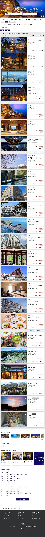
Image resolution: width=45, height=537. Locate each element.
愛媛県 (15, 491)
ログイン (33, 1)
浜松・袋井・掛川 (4, 27)
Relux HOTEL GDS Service (36, 518)
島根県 (11, 489)
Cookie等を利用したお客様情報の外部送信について (27, 526)
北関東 (11, 19)
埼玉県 (7, 478)
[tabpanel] (14, 45)
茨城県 (7, 476)
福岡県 (7, 493)
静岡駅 (2, 445)
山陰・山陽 (36, 19)
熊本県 (18, 493)
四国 (41, 19)
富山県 (7, 482)
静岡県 (6, 21)
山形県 (22, 474)
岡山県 (15, 489)
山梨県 (11, 480)
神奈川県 (18, 478)
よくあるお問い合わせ (35, 513)
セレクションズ (20, 516)
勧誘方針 (10, 526)
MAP (43, 35)
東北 (7, 19)
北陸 (23, 19)
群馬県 (15, 476)
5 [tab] (14, 248)
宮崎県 (26, 493)
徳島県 (7, 491)
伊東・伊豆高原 (6, 24)
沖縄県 (7, 495)
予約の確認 (42, 1)
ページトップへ (41, 507)
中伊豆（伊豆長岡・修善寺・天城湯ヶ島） (22, 25)
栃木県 (11, 476)
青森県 (7, 474)
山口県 (22, 489)
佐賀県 (11, 493)
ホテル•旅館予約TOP (4, 508)
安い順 (40, 35)
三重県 (14, 21)
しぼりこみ (7, 30)
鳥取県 (7, 489)
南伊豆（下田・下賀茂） (28, 24)
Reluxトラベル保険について (8, 515)
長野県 (15, 480)
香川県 (11, 491)
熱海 (1, 24)
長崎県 (15, 493)
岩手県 (11, 474)
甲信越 (20, 19)
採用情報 (33, 516)
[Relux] (3, 1)
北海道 (3, 19)
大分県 (22, 493)
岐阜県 (2, 21)
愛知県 (10, 21)
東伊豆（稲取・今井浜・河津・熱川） (16, 24)
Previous (2, 45)
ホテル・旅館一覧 (20, 518)
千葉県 (11, 478)
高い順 (37, 35)
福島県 (26, 474)
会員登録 (29, 1)
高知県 (18, 491)
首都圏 (16, 19)
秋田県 (18, 474)
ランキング (19, 515)
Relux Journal (20, 513)
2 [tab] (13, 248)
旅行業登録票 (34, 526)
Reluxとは (38, 1)
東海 (27, 19)
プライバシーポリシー (18, 526)
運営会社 (33, 515)
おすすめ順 (32, 35)
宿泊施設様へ (5, 516)
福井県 (15, 482)
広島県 (18, 489)
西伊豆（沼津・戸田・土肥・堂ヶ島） (7, 25)
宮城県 (15, 474)
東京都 (15, 478)
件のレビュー (34, 43)
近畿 (31, 19)
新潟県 (7, 480)
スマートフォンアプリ (7, 518)
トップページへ (22, 499)
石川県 (11, 482)
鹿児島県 (30, 493)
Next (25, 45)
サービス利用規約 (13, 526)
